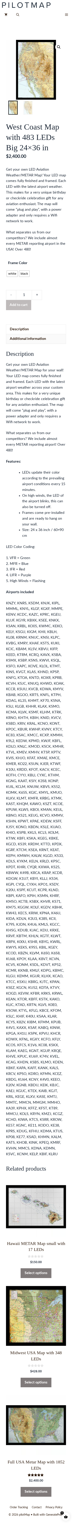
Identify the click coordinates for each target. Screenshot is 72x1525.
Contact (37, 1507)
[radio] (12, 274)
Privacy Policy (54, 1507)
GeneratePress (54, 1514)
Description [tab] (19, 329)
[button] (18, 15)
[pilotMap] (26, 5)
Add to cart (19, 305)
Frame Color (17, 263)
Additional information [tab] (28, 339)
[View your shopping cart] (6, 15)
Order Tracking (19, 1507)
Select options (36, 1273)
